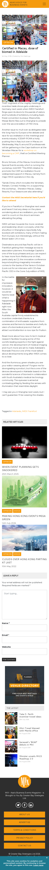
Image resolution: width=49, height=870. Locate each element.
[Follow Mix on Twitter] (18, 805)
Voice (17, 511)
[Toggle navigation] (44, 4)
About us (24, 814)
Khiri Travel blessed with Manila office (29, 729)
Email (5, 635)
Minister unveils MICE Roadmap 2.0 (30, 757)
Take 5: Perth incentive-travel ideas (30, 715)
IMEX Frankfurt (29, 411)
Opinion (8, 42)
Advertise (24, 822)
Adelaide (16, 411)
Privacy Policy (24, 837)
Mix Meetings (25, 56)
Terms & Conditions (24, 830)
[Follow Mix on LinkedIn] (30, 805)
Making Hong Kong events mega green (23, 517)
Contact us (24, 845)
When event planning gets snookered (20, 468)
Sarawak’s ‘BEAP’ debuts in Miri (28, 743)
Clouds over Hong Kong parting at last (24, 560)
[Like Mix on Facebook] (24, 805)
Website (6, 647)
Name (6, 623)
